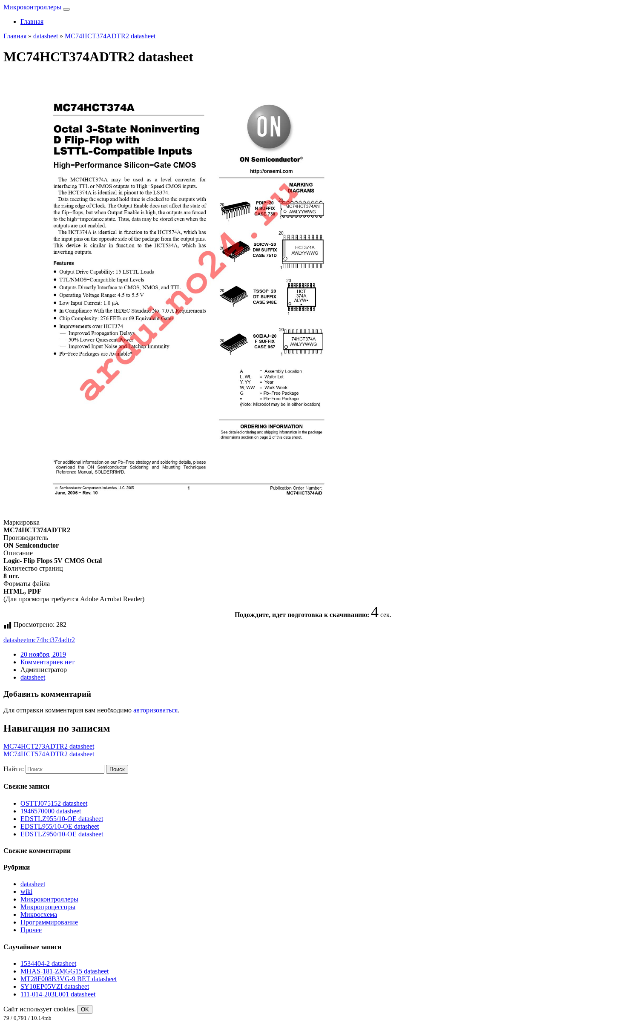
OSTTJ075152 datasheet (53, 803)
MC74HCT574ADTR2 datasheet (48, 754)
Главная (31, 21)
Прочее (31, 929)
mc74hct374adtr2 (51, 639)
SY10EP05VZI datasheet (54, 986)
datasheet (15, 639)
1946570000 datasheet (50, 811)
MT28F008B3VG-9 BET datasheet (68, 978)
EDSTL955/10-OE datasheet (59, 826)
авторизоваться (155, 710)
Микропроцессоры (47, 906)
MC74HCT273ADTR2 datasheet (48, 746)
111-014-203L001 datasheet (57, 994)
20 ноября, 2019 (43, 654)
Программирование (49, 922)
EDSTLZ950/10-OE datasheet (61, 834)
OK (85, 1009)
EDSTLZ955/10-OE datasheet (61, 818)
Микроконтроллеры (32, 7)
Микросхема (38, 914)
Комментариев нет (47, 662)
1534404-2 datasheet (48, 963)
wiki (26, 891)
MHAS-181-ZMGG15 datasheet (64, 971)
